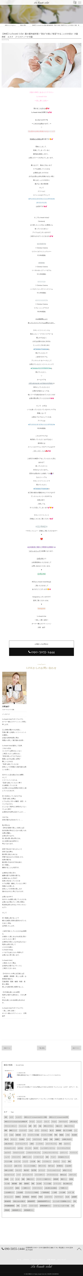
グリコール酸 (8, 1161)
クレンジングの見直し (30, 1165)
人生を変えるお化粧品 (51, 1188)
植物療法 (18, 1196)
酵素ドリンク (13, 1130)
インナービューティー (21, 1143)
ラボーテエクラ (63, 1121)
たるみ (11, 1135)
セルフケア (8, 1152)
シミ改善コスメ (26, 1188)
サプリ (37, 1130)
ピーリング (42, 1170)
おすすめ (20, 1148)
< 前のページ (6, 1048)
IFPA (74, 1201)
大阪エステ (59, 1126)
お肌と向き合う (9, 1143)
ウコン (64, 1161)
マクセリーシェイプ (18, 1152)
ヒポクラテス (48, 1196)
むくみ (17, 1179)
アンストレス (73, 1152)
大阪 (40, 1126)
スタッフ (46, 1121)
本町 (6, 1117)
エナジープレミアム (51, 1143)
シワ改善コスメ (63, 1188)
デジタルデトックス (10, 1148)
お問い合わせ (73, 1121)
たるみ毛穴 (68, 1165)
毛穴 (35, 1126)
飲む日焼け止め (67, 1183)
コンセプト (19, 1117)
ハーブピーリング (38, 1157)
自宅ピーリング (67, 1170)
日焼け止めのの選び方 (19, 1201)
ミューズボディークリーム (48, 1148)
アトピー (53, 1157)
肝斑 (18, 1205)
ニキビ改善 (62, 1192)
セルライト (67, 1143)
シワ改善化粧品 (45, 1192)
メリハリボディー (40, 1174)
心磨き (32, 1143)
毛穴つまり (51, 1165)
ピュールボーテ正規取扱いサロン (62, 1201)
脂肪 (20, 1183)
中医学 (40, 1196)
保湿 (47, 1157)
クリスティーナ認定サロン (44, 1179)
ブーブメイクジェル (52, 1174)
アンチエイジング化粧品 (31, 1192)
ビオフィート (63, 1152)
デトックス (28, 1148)
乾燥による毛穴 (9, 1170)
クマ (24, 1135)
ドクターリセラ (33, 1205)
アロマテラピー (59, 1196)
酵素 (6, 1130)
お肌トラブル (18, 1165)
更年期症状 (26, 1196)
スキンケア (19, 1170)
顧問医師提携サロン (45, 1205)
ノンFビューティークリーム (50, 1152)
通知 (69, 1161)
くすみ (67, 1135)
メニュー (39, 1121)
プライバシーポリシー (11, 1126)
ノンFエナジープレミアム (33, 1152)
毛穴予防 (33, 1170)
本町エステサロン (48, 1126)
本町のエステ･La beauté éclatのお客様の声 (16, 1121)
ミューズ (7, 1157)
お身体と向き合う (67, 1139)
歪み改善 (74, 1135)
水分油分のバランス (63, 1157)
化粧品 (17, 1188)
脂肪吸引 (26, 1183)
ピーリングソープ (27, 1174)
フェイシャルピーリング (53, 1170)
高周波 (71, 1179)
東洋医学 (33, 1196)
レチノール (17, 1161)
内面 (51, 1139)
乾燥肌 (6, 1179)
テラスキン (44, 1130)
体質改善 (55, 1179)
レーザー (24, 1205)
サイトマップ (61, 1259)
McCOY (36, 1148)
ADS (72, 1205)
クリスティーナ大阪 (33, 1135)
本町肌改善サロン (29, 1210)
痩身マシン (64, 1179)
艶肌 (56, 1135)
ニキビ (31, 1130)
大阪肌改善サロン (17, 1210)
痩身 (60, 1143)
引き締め (21, 1139)
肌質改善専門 (31, 1201)
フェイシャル (22, 1126)
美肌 (33, 1183)
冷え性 (67, 1196)
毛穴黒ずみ (60, 1165)
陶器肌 (61, 1135)
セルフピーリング (9, 1174)
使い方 (51, 1130)
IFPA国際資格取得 (9, 1205)
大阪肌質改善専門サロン (43, 1201)
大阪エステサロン (69, 1126)
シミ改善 (54, 1192)
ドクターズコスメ (37, 1188)
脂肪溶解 (14, 1183)
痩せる (6, 1139)
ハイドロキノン (47, 1161)
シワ (6, 1135)
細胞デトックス (27, 1157)
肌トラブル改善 (67, 1130)
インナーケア (22, 1130)
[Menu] (79, 2)
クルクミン (56, 1161)
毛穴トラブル (42, 1165)
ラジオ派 (7, 1183)
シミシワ (25, 1161)
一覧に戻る (42, 1048)
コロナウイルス (37, 1139)
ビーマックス (57, 1183)
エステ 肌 (71, 1192)
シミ (75, 1130)
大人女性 (39, 1183)
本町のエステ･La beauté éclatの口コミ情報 (35, 1117)
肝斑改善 (7, 1210)
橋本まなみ (63, 1174)
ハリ (12, 1179)
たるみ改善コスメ (9, 1192)
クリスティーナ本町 (46, 1135)
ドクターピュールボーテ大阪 (61, 1205)
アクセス (54, 1121)
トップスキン (39, 1143)
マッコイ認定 (47, 1183)
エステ (11, 1117)
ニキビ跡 (32, 1161)
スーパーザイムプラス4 (63, 1148)
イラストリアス (16, 1157)
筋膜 (23, 1179)
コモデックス (72, 1174)
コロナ (28, 1139)
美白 (39, 1161)
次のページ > (76, 1048)
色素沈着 (18, 1135)
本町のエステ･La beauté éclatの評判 (58, 1117)
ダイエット (14, 1139)
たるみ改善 (20, 1192)
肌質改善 (58, 1130)
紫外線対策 (8, 1201)
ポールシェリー (9, 1196)
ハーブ (18, 1174)
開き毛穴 (26, 1170)
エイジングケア (9, 1188)
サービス (32, 1121)
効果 (30, 1126)
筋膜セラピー (30, 1179)
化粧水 (45, 1139)
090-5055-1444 (43, 651)
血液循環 (74, 1196)
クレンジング (8, 1165)
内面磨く (57, 1139)
